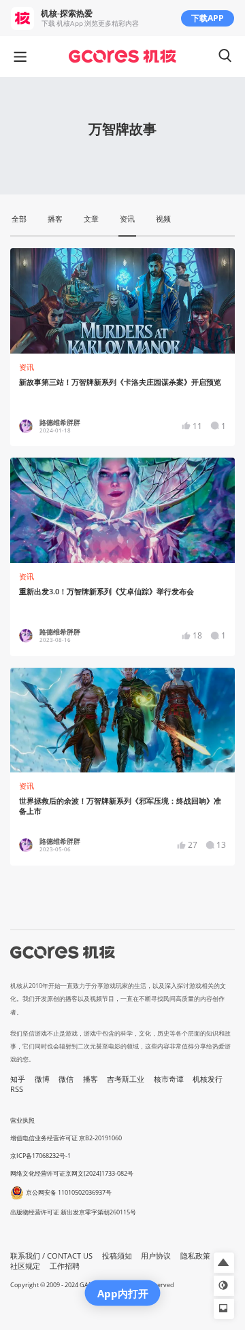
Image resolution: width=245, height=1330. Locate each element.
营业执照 (22, 1120)
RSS (16, 1089)
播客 (90, 1079)
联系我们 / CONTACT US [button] (51, 1256)
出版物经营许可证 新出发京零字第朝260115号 (73, 1212)
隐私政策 (195, 1256)
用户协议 (156, 1256)
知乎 (17, 1079)
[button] (224, 1262)
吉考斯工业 (125, 1079)
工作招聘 (65, 1266)
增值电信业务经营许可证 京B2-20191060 (66, 1137)
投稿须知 (117, 1256)
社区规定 (25, 1266)
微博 (42, 1079)
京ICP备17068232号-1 (40, 1155)
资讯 (26, 367)
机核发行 (208, 1079)
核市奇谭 (169, 1079)
